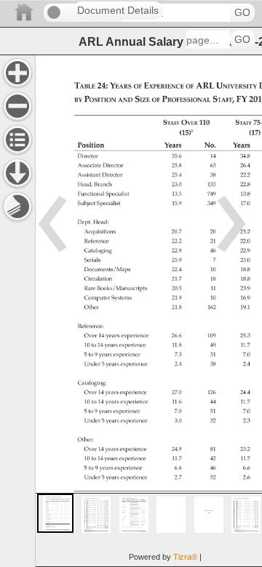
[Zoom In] (17, 72)
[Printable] (17, 206)
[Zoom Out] (17, 106)
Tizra (185, 556)
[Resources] (17, 173)
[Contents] (17, 139)
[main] (148, 311)
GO (242, 13)
